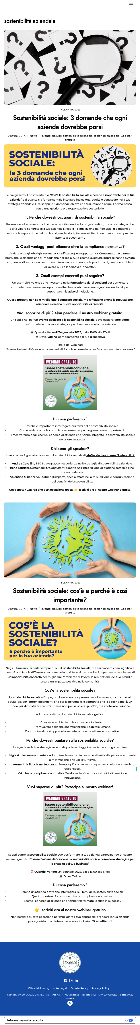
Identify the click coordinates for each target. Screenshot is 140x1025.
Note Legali (59, 988)
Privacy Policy (101, 988)
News (33, 135)
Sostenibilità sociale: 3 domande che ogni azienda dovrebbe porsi (70, 122)
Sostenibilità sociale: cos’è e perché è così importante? (70, 595)
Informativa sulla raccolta (25, 1020)
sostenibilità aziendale (77, 135)
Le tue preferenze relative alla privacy (86, 1020)
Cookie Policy (79, 988)
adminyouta (17, 135)
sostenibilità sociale (106, 135)
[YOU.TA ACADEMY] (70, 962)
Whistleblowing (38, 988)
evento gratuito (51, 135)
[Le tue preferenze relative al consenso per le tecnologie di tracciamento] (136, 768)
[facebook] (64, 978)
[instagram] (70, 978)
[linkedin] (75, 978)
